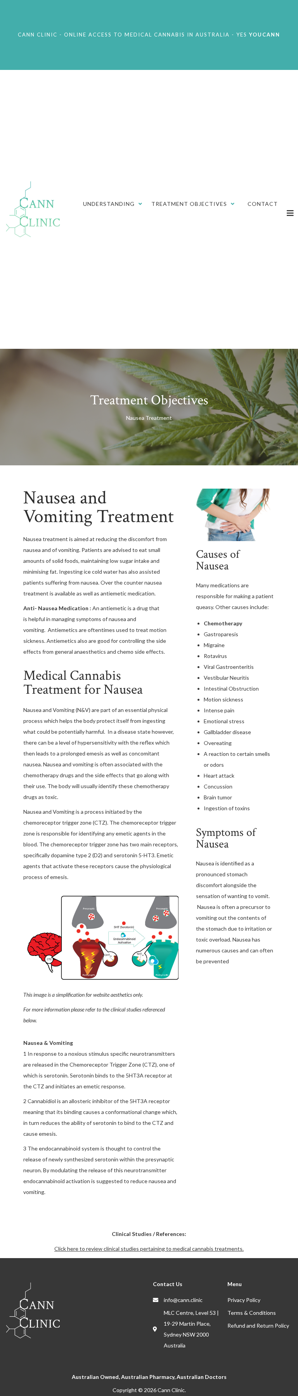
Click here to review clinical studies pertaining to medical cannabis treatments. (149, 1248)
